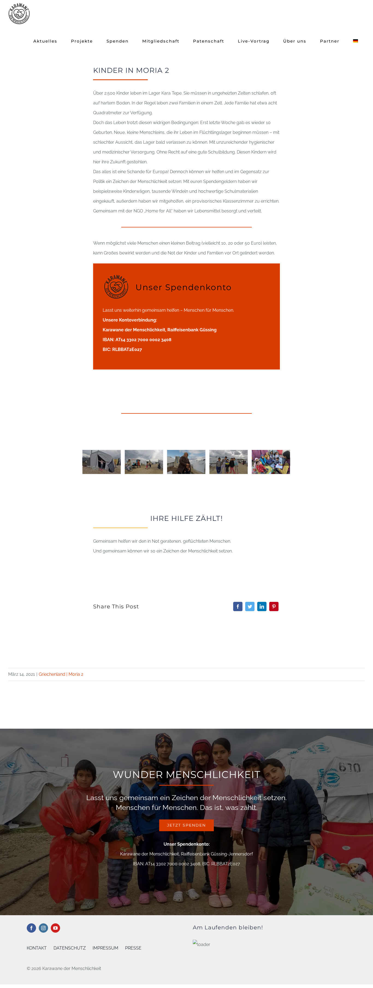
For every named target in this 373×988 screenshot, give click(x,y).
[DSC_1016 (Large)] (186, 462)
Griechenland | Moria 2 (61, 674)
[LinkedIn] (262, 606)
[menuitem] (355, 41)
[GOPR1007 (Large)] (228, 462)
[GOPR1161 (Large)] (144, 462)
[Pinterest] (274, 606)
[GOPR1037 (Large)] (271, 462)
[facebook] (31, 928)
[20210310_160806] (101, 462)
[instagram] (43, 928)
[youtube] (55, 928)
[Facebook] (238, 606)
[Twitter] (250, 606)
